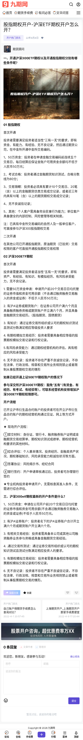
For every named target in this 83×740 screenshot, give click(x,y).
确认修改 (75, 656)
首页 (9, 13)
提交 (74, 701)
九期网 (51, 727)
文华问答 (62, 13)
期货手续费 (25, 13)
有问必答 (45, 13)
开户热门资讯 (13, 37)
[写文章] (41, 734)
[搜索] (71, 4)
